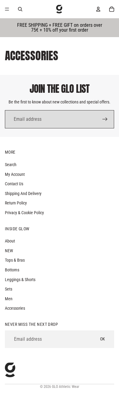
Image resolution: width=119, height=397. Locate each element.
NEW (9, 250)
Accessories (15, 308)
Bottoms (12, 269)
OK (102, 338)
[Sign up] (105, 119)
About (10, 241)
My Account (15, 174)
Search (10, 164)
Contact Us (14, 183)
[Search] (20, 9)
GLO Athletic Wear (65, 387)
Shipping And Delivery (23, 193)
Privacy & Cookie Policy (24, 212)
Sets (8, 289)
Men (9, 298)
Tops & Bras (15, 260)
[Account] (98, 9)
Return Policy (16, 202)
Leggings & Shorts (20, 279)
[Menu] (7, 9)
